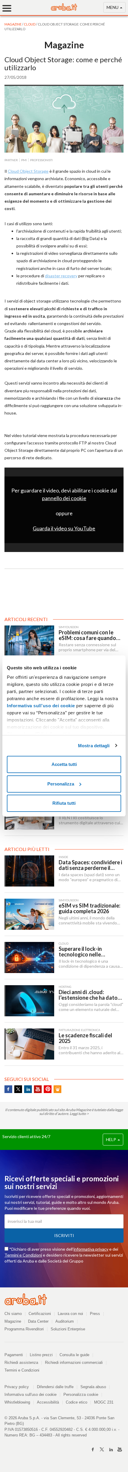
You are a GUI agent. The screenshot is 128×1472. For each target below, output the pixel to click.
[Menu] (8, 8)
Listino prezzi (41, 1355)
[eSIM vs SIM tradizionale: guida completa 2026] (29, 914)
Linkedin (28, 1089)
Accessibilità (48, 1402)
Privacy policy (19, 1387)
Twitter (18, 1089)
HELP (111, 1139)
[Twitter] (102, 1449)
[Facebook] (93, 1449)
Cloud (30, 24)
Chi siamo (13, 1313)
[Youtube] (120, 1449)
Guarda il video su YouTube (64, 528)
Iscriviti (64, 1235)
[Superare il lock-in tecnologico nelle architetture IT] (29, 957)
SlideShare (57, 1089)
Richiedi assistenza (21, 1362)
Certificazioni (40, 1313)
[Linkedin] (111, 1449)
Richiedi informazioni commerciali (74, 1362)
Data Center (38, 1321)
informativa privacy (91, 1249)
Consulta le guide (74, 1355)
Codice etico (76, 1402)
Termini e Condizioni (23, 1254)
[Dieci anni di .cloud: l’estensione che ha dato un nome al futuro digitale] (29, 1000)
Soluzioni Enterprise (68, 1329)
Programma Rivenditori (24, 1329)
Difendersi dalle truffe (55, 1387)
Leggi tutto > (79, 1113)
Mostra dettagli (94, 745)
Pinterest (47, 1089)
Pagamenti (13, 1355)
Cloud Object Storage (28, 171)
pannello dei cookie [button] (64, 498)
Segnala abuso (93, 1387)
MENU (113, 7)
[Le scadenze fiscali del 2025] (29, 1044)
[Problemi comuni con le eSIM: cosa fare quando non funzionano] (29, 641)
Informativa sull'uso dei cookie (30, 1394)
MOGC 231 (103, 1402)
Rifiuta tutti (64, 803)
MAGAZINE (13, 24)
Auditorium (64, 1321)
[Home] (64, 9)
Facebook (8, 1089)
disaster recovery (61, 275)
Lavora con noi (70, 1313)
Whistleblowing (17, 1402)
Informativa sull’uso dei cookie (41, 705)
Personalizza (60, 783)
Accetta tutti (64, 764)
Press (95, 1313)
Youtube (38, 1089)
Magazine (12, 1321)
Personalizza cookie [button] (80, 1394)
